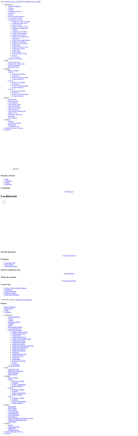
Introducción (12, 99)
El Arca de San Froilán (19, 54)
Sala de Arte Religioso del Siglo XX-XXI (17, 112)
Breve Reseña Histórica (16, 16)
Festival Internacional (11, 266)
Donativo (8, 130)
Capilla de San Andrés (19, 32)
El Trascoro (16, 57)
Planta (10, 15)
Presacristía (16, 45)
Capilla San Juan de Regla (21, 21)
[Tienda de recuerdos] (69, 273)
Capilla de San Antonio (19, 43)
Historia (10, 121)
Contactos (11, 13)
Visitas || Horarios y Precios (14, 128)
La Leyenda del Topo (15, 18)
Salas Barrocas (13, 109)
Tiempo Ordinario (18, 79)
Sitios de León (9, 308)
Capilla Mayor (16, 52)
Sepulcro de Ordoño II (19, 42)
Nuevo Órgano (9, 264)
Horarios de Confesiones (16, 64)
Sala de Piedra (13, 101)
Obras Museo (12, 118)
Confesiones (8, 181)
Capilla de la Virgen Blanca (21, 40)
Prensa (6, 310)
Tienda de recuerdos (15, 59)
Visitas (6, 179)
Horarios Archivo (13, 126)
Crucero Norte (16, 25)
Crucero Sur (16, 50)
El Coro (14, 55)
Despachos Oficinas (15, 11)
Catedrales (8, 312)
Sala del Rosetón (14, 106)
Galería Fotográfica (14, 6)
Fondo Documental (14, 123)
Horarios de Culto (14, 62)
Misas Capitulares (14, 65)
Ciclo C (10, 89)
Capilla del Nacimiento (19, 33)
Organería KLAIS (10, 263)
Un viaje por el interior (15, 20)
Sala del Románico (14, 108)
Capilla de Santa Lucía (19, 23)
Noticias (11, 8)
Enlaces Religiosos (10, 307)
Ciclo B (10, 81)
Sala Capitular (13, 103)
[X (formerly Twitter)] (5, 202)
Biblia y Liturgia (13, 70)
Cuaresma (15, 76)
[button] (69, 161)
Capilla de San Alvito (19, 35)
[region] (69, 152)
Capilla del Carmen (18, 49)
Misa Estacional (13, 67)
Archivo (7, 182)
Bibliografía (12, 125)
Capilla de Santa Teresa (20, 27)
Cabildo (11, 10)
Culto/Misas (8, 184)
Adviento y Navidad (18, 74)
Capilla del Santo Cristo (20, 47)
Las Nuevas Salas (14, 104)
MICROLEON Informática (24, 300)
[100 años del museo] (69, 255)
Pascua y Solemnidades (20, 77)
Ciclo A (10, 72)
